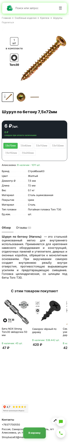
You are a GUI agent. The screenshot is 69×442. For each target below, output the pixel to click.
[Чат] (60, 421)
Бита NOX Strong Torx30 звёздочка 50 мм (14, 332)
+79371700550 (11, 424)
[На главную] (9, 8)
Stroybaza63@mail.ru (14, 437)
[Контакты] (60, 433)
